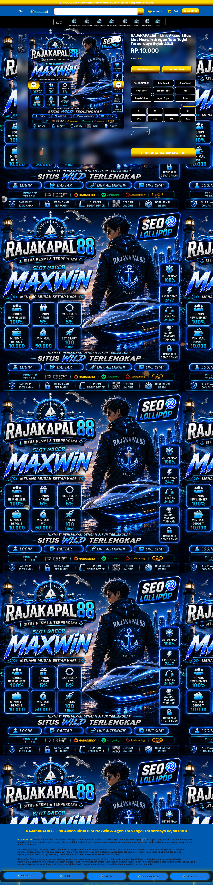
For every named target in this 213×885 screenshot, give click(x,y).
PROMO (25, 875)
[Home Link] (39, 11)
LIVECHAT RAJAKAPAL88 (163, 153)
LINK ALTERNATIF (150, 876)
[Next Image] (118, 85)
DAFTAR (108, 875)
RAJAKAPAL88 (25, 839)
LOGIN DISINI (177, 69)
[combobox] (96, 11)
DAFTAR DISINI (146, 69)
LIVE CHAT (191, 876)
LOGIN (67, 875)
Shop (21, 11)
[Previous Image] (33, 85)
